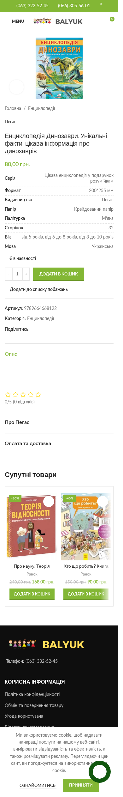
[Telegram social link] (41, 330)
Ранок (32, 574)
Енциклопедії (41, 108)
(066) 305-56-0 (73, 6)
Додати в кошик (58, 274)
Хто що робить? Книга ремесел (86, 569)
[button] (32, 594)
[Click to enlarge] (16, 87)
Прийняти (81, 785)
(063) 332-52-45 (42, 661)
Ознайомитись (38, 786)
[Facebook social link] (33, 330)
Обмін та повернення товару (34, 705)
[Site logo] (59, 21)
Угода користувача (24, 716)
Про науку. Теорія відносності (32, 569)
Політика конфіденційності (32, 694)
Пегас (10, 122)
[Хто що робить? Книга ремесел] (86, 526)
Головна (13, 108)
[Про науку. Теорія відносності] (32, 526)
